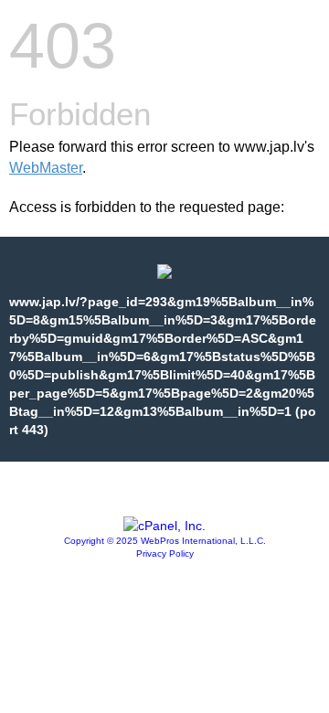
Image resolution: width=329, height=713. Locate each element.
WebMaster (45, 168)
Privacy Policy (165, 553)
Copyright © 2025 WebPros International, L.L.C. (165, 541)
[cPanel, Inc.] (164, 525)
